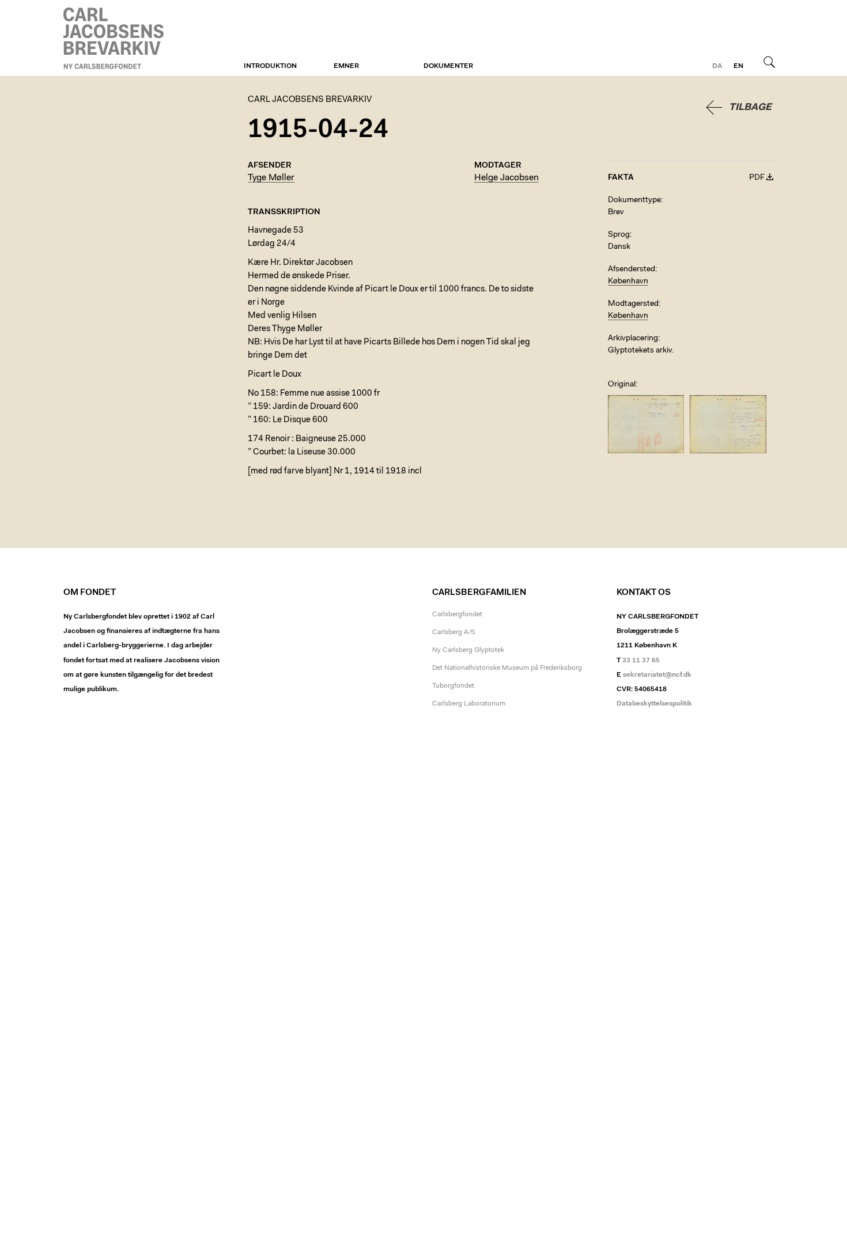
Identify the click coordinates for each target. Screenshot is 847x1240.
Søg (769, 61)
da (717, 66)
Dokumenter (448, 66)
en (738, 66)
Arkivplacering (633, 339)
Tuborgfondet (453, 685)
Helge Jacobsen (506, 178)
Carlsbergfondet (457, 614)
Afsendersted (631, 270)
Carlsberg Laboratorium (468, 703)
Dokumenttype (634, 200)
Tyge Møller (271, 178)
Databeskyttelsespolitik (654, 703)
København (628, 282)
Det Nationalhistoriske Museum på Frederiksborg (507, 668)
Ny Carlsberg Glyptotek (468, 650)
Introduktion (270, 66)
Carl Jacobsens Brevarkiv (115, 38)
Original (622, 385)
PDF (757, 178)
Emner (346, 66)
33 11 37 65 (641, 660)
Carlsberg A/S (453, 632)
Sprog (619, 235)
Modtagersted (633, 304)
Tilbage (750, 107)
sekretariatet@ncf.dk (657, 675)
